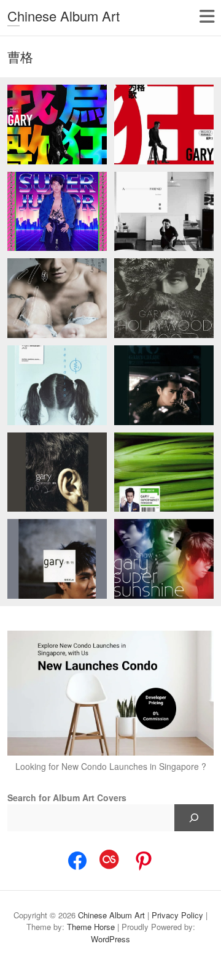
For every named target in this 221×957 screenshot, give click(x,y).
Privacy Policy (177, 915)
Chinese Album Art (63, 15)
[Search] (194, 817)
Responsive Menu (207, 16)
